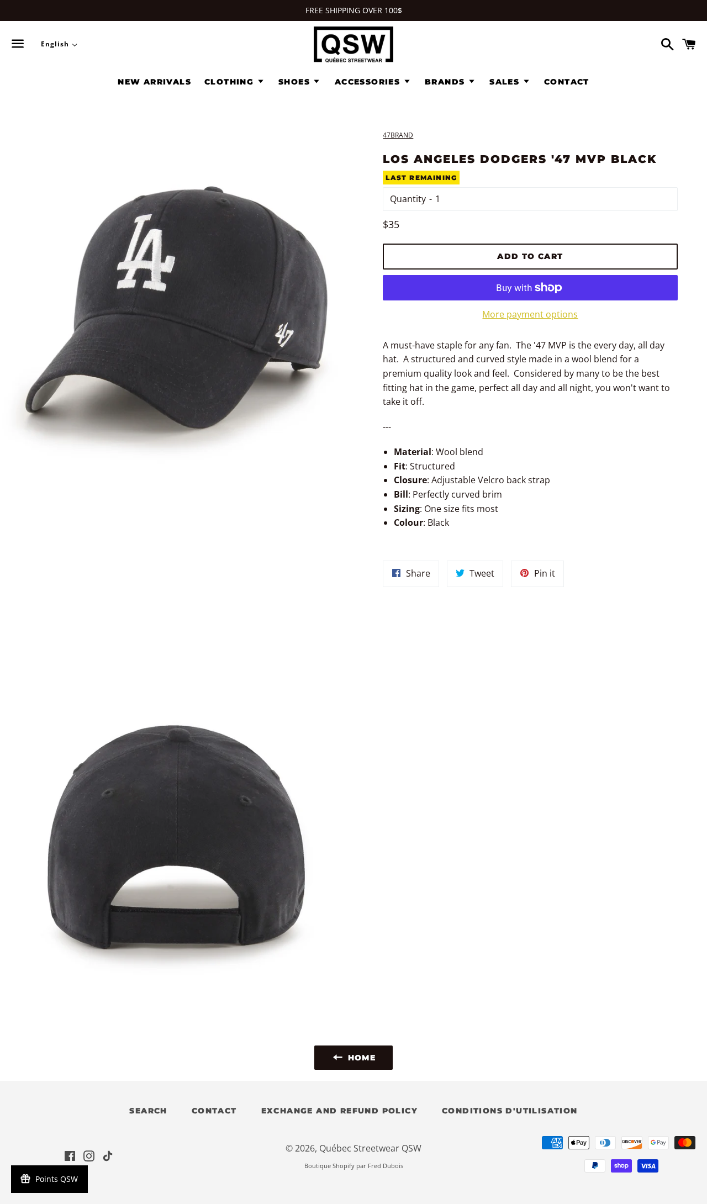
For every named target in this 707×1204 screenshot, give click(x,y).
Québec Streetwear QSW (370, 1148)
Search (148, 1111)
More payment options (530, 314)
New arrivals (154, 82)
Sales (505, 82)
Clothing (230, 82)
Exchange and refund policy (339, 1111)
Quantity (408, 199)
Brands (446, 82)
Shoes (295, 82)
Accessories (369, 82)
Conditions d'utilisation (510, 1111)
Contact (566, 82)
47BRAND (398, 135)
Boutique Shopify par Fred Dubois (353, 1165)
